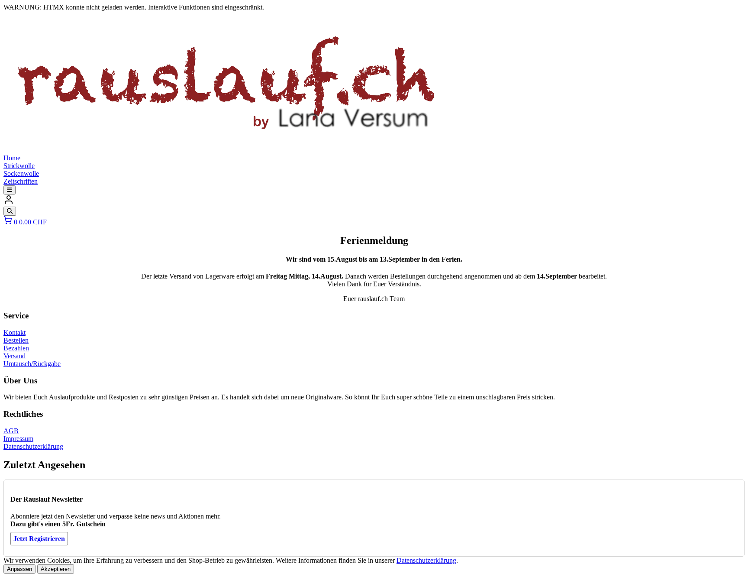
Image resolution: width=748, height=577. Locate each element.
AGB (11, 430)
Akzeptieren (56, 569)
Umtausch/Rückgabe (32, 363)
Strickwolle (19, 165)
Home (11, 158)
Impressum (18, 438)
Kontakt (14, 332)
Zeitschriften (20, 181)
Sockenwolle (21, 173)
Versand (14, 356)
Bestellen (16, 340)
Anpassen (19, 569)
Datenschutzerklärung (33, 446)
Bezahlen (16, 348)
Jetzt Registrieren (39, 538)
